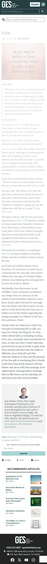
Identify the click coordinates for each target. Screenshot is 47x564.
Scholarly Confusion (15, 511)
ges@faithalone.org (31, 547)
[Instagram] (33, 560)
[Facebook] (12, 560)
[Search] (42, 11)
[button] (43, 4)
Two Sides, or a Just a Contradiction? (15, 522)
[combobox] (20, 11)
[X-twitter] (19, 560)
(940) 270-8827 (13, 547)
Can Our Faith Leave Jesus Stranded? (15, 499)
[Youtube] (26, 560)
